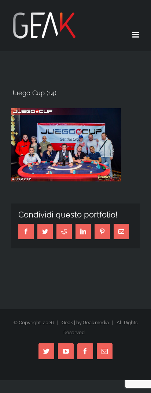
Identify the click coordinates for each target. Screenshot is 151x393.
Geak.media (96, 322)
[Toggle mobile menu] (136, 35)
